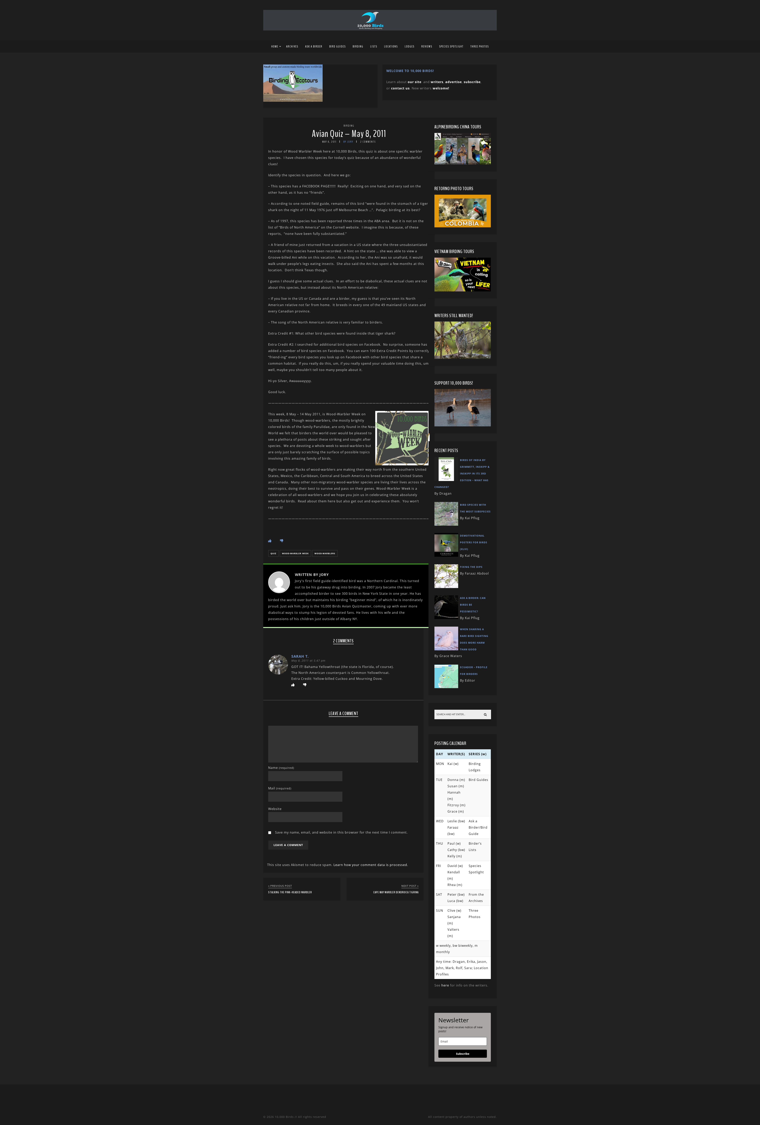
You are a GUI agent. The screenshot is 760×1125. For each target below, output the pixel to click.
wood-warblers (324, 553)
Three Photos (479, 46)
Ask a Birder (313, 46)
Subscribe (462, 1054)
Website (275, 809)
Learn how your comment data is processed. (370, 865)
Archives (292, 46)
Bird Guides (337, 46)
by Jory (348, 142)
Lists (373, 46)
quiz (273, 553)
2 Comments (368, 142)
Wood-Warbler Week (295, 553)
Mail (279, 788)
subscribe (472, 82)
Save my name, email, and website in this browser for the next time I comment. (341, 832)
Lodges (409, 46)
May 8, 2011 (329, 142)
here (445, 985)
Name (281, 767)
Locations (391, 46)
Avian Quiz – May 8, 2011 (349, 133)
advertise (453, 82)
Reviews (426, 46)
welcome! (441, 88)
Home (274, 46)
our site (414, 82)
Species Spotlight (451, 46)
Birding (358, 46)
